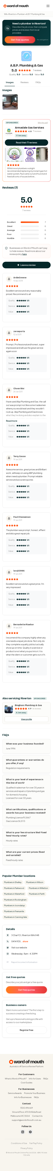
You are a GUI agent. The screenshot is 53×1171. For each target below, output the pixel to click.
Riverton (12, 14)
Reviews (25, 82)
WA (5, 14)
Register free (26, 1030)
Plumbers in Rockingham (15, 900)
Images (10, 82)
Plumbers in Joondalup (14, 905)
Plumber (21, 14)
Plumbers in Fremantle (14, 911)
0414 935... (19, 941)
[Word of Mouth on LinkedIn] (22, 1132)
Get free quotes (20, 39)
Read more (11, 420)
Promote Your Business (34, 1093)
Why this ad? (43, 123)
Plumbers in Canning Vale (15, 917)
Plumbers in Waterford (14, 894)
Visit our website (19, 947)
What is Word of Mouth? (15, 1078)
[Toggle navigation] (48, 5)
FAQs (38, 82)
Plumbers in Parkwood (14, 888)
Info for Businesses (23, 1097)
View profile (26, 719)
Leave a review (28, 265)
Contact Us (37, 1116)
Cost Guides (26, 1082)
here (24, 254)
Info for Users (35, 1078)
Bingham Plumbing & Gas (28, 705)
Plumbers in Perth (37, 894)
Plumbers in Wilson (34, 882)
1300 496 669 (26, 1108)
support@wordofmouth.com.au (26, 1120)
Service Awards (15, 1093)
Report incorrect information (24, 962)
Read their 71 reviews (26, 142)
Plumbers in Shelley (12, 882)
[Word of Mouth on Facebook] (30, 1132)
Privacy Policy (27, 1148)
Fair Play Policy (35, 1143)
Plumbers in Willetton (38, 888)
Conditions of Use (19, 1143)
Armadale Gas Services (29, 127)
